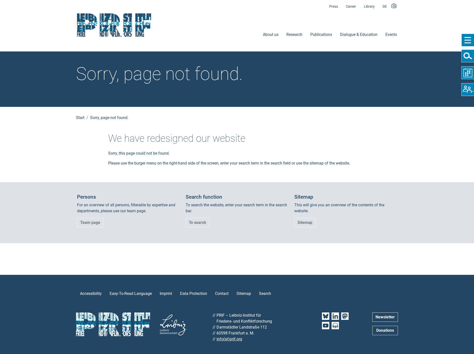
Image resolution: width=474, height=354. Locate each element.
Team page (90, 222)
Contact (222, 293)
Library (369, 6)
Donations (385, 330)
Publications (321, 34)
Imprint (166, 293)
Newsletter (385, 317)
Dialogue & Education (358, 34)
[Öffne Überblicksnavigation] (467, 40)
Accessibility (91, 293)
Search (265, 293)
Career (351, 6)
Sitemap (304, 222)
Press (333, 6)
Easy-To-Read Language (131, 293)
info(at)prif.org (229, 339)
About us (270, 34)
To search (197, 222)
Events (391, 34)
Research (294, 34)
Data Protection (193, 293)
